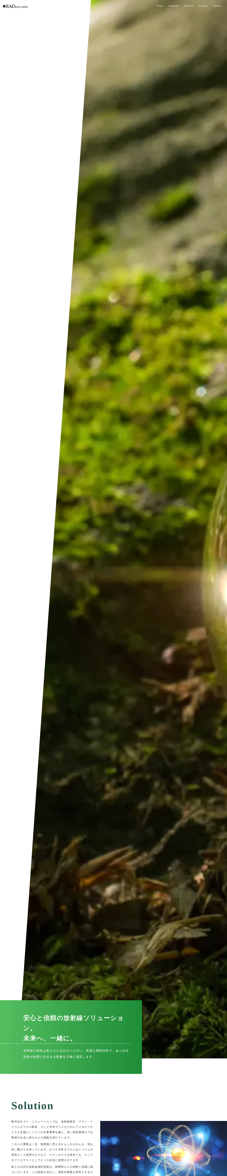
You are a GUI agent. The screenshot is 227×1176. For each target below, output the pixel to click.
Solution (188, 6)
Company (174, 6)
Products (203, 6)
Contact (217, 6)
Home (160, 6)
